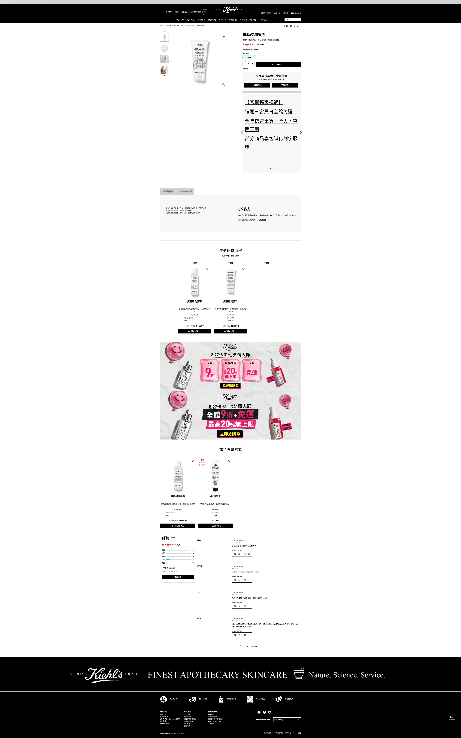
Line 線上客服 (164, 723)
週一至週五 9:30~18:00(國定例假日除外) (170, 720)
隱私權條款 (267, 733)
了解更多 (285, 85)
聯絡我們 (163, 712)
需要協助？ (184, 12)
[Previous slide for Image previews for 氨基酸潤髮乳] (164, 31)
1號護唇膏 (215, 496)
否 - (247, 554)
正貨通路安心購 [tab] (185, 191)
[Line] (274, 712)
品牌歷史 (211, 714)
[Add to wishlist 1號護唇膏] (230, 461)
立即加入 (257, 85)
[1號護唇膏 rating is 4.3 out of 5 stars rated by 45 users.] (215, 509)
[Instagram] (264, 712)
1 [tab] (270, 168)
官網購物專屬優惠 (196, 12)
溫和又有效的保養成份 (215, 719)
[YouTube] (270, 712)
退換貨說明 (187, 717)
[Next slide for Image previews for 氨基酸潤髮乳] (164, 75)
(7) (256, 44)
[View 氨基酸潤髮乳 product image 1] (164, 37)
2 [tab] (273, 168)
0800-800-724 (164, 717)
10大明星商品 (212, 717)
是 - (237, 554)
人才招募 (211, 724)
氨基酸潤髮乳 (230, 302)
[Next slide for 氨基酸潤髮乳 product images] (228, 61)
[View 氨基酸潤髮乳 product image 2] (164, 48)
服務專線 (163, 714)
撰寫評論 (261, 44)
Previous (242, 132)
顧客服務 (187, 712)
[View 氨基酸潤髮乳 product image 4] (164, 70)
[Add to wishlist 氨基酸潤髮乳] (223, 37)
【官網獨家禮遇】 (264, 102)
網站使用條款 (278, 733)
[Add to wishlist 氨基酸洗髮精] (207, 269)
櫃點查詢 (187, 724)
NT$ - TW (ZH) (278, 720)
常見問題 (187, 714)
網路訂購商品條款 (190, 719)
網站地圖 (288, 733)
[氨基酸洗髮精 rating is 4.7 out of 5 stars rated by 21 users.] (194, 315)
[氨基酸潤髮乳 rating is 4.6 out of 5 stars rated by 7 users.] (248, 44)
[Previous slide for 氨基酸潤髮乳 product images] (170, 61)
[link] (205, 12)
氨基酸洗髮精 (194, 302)
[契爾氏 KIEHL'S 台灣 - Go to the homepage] (230, 10)
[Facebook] (259, 712)
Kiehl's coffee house (214, 721)
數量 (245, 61)
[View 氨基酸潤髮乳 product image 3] (164, 59)
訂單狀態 (187, 726)
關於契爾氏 (212, 712)
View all (254, 646)
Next (301, 132)
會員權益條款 (188, 721)
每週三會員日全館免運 (269, 111)
